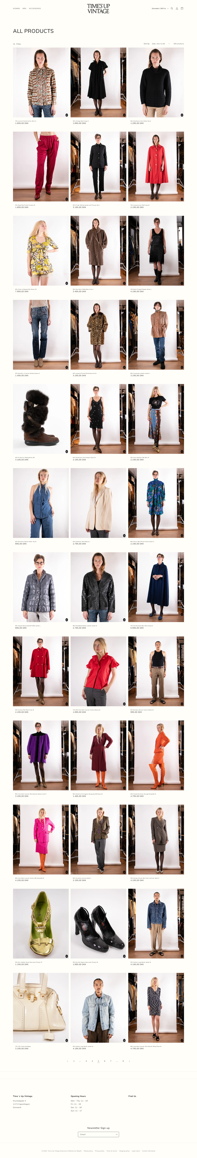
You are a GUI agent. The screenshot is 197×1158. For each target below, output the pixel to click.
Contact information (148, 1151)
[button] (171, 8)
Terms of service (112, 1151)
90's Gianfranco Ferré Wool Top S (141, 121)
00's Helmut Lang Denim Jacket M (141, 962)
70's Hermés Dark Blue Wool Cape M (142, 626)
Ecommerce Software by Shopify (71, 1151)
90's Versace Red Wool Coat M (24, 710)
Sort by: (147, 44)
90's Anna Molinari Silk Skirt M (140, 457)
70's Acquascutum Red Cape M (140, 205)
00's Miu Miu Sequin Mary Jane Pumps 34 (85, 962)
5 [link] (98, 1061)
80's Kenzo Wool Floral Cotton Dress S (142, 541)
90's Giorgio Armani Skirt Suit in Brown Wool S (145, 878)
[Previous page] (67, 1061)
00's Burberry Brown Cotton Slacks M (142, 710)
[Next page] (129, 1061)
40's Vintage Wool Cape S (81, 121)
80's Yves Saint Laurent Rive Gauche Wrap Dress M (146, 1046)
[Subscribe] (116, 1134)
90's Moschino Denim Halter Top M (25, 541)
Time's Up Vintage (54, 1151)
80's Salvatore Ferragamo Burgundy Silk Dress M (88, 794)
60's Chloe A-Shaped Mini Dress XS (26, 289)
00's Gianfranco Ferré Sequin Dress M (84, 457)
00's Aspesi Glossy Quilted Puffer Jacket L (27, 626)
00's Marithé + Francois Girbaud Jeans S (27, 373)
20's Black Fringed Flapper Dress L (141, 289)
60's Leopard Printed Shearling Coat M (84, 373)
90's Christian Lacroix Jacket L (82, 878)
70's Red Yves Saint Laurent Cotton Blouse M (86, 710)
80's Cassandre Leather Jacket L (140, 373)
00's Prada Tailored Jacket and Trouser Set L (86, 205)
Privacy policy (99, 1151)
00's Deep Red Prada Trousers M (25, 205)
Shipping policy (124, 1151)
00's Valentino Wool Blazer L (81, 541)
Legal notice (136, 1151)
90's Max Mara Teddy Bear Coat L (83, 289)
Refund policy (88, 1151)
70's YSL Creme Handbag (23, 1046)
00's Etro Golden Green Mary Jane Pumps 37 (28, 962)
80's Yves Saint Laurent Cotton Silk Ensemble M (29, 878)
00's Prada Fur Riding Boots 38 (25, 457)
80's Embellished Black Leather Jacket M (85, 626)
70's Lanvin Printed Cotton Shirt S (25, 121)
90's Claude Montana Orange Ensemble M (143, 794)
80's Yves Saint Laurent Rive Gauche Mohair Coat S (30, 794)
